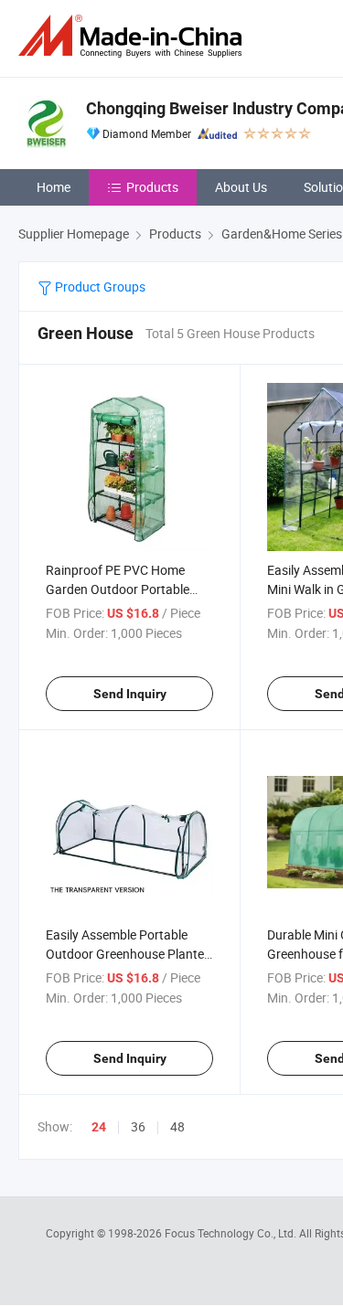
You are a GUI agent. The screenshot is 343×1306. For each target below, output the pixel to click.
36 (138, 1126)
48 (177, 1126)
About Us (241, 187)
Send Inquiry (129, 693)
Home (53, 187)
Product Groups (98, 286)
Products (152, 187)
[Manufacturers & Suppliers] (133, 36)
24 (98, 1127)
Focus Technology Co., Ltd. (232, 1233)
